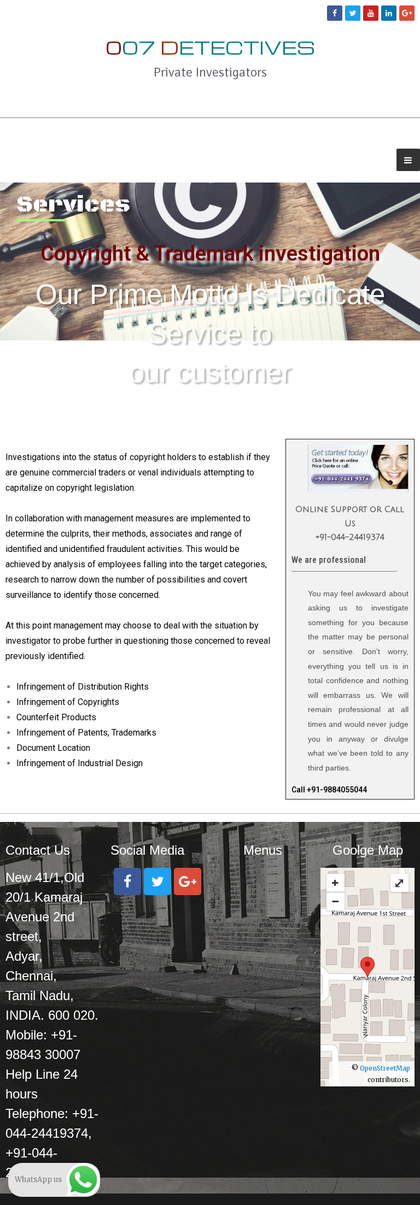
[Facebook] (334, 13)
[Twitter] (352, 13)
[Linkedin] (388, 13)
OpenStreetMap (385, 1068)
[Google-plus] (407, 13)
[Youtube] (370, 13)
